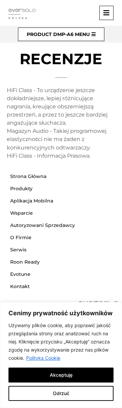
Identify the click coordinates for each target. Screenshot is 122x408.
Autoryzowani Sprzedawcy (42, 225)
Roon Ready (25, 262)
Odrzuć (61, 393)
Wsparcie (21, 213)
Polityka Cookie (43, 358)
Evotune (20, 274)
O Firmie (21, 237)
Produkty (21, 188)
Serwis (18, 250)
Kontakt (20, 286)
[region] (61, 355)
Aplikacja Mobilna (31, 201)
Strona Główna (28, 176)
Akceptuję (61, 375)
